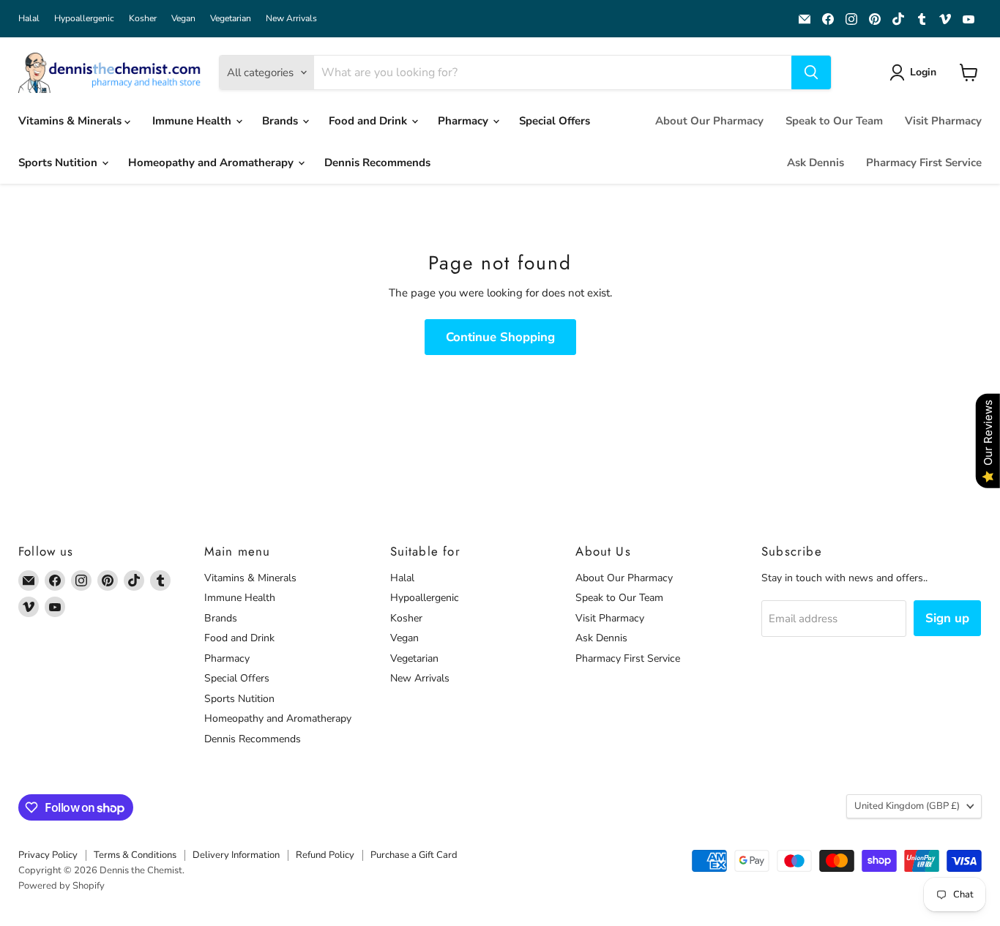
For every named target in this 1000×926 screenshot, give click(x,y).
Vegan (183, 18)
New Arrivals (291, 18)
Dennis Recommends (377, 162)
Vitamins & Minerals (71, 120)
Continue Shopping (500, 337)
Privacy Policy (48, 855)
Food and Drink (369, 120)
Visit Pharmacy (943, 120)
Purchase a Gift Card (414, 855)
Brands (281, 120)
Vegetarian (230, 18)
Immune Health (193, 120)
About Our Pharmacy (709, 120)
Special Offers (554, 120)
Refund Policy (325, 855)
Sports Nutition (59, 162)
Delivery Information (236, 855)
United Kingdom (907, 806)
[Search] (811, 72)
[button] (915, 72)
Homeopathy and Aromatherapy (212, 162)
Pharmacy (464, 120)
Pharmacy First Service (924, 162)
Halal (29, 18)
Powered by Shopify (61, 885)
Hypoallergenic (84, 18)
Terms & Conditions (135, 855)
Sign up (947, 618)
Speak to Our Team (834, 120)
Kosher (143, 18)
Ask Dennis (815, 162)
